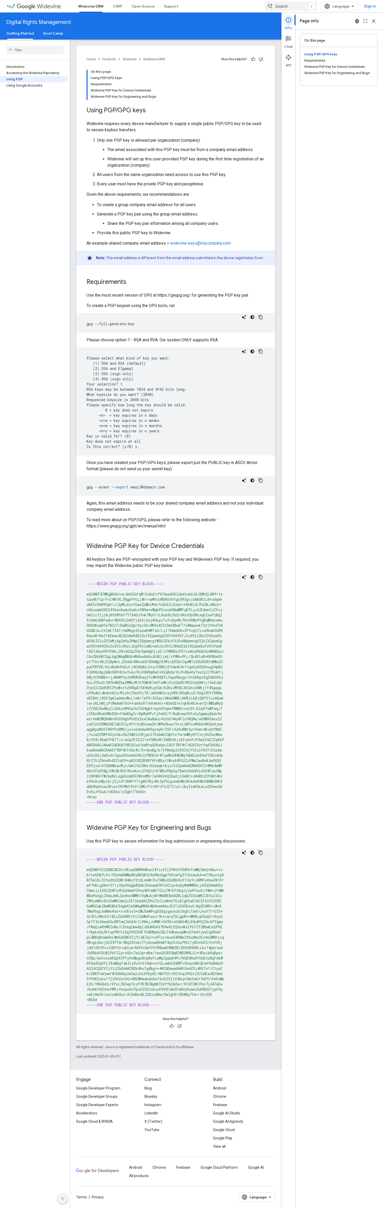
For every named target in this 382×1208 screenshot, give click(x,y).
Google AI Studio (226, 1113)
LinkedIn (151, 1113)
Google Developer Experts (97, 1105)
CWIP (117, 6)
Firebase (220, 1105)
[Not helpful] (261, 59)
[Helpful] (253, 59)
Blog (148, 1088)
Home (91, 59)
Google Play (222, 1138)
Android (219, 1088)
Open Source (143, 6)
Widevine (49, 6)
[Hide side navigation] (62, 1198)
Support (171, 6)
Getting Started (20, 33)
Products (109, 59)
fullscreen (365, 21)
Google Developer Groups (96, 1096)
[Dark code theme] (252, 317)
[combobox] (291, 6)
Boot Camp (53, 33)
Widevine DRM (90, 6)
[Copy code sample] (260, 317)
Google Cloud (224, 1130)
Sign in (370, 6)
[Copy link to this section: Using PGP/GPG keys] (151, 111)
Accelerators (86, 1113)
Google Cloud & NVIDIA (94, 1121)
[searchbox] (35, 50)
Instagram (152, 1105)
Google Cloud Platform (219, 1167)
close (374, 21)
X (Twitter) (153, 1121)
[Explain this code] (244, 317)
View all (219, 1146)
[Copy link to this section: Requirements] (131, 282)
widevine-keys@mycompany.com (200, 243)
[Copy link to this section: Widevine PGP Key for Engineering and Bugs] (216, 828)
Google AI (256, 1167)
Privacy (98, 1197)
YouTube (151, 1130)
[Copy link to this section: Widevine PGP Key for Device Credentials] (209, 546)
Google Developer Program (98, 1088)
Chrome (219, 1096)
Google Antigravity (228, 1121)
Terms (81, 1197)
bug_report (357, 21)
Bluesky (150, 1096)
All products (139, 1176)
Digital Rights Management (38, 22)
